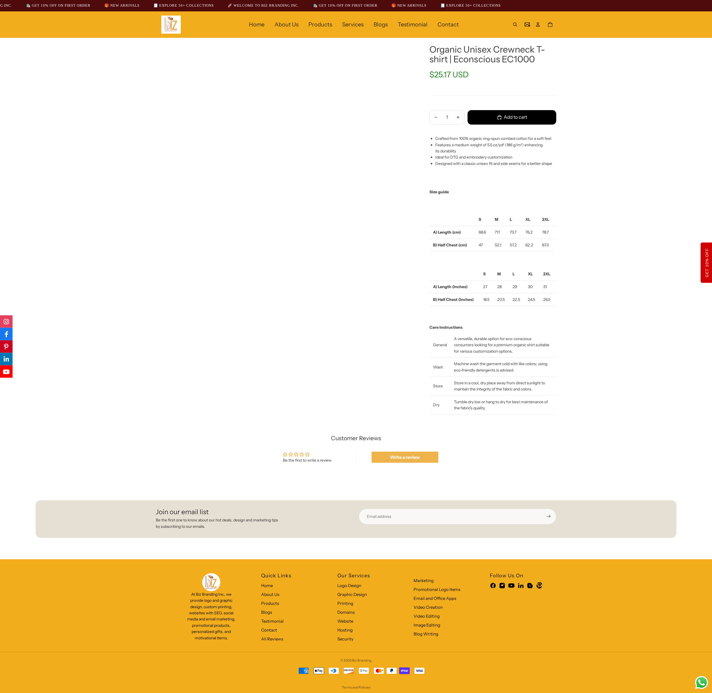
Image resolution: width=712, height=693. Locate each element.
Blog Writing (426, 634)
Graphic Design (352, 594)
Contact (269, 630)
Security (345, 639)
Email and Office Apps (435, 598)
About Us (270, 594)
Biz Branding (361, 660)
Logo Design (349, 585)
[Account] (538, 24)
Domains (346, 612)
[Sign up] (548, 516)
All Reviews (272, 639)
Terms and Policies (356, 687)
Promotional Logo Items (437, 589)
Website (345, 621)
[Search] (515, 24)
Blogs (266, 612)
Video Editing (427, 616)
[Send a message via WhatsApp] (701, 682)
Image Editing (427, 625)
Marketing (424, 580)
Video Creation (428, 607)
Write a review (405, 457)
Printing (345, 603)
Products (270, 603)
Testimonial (272, 621)
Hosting (345, 630)
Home (267, 585)
